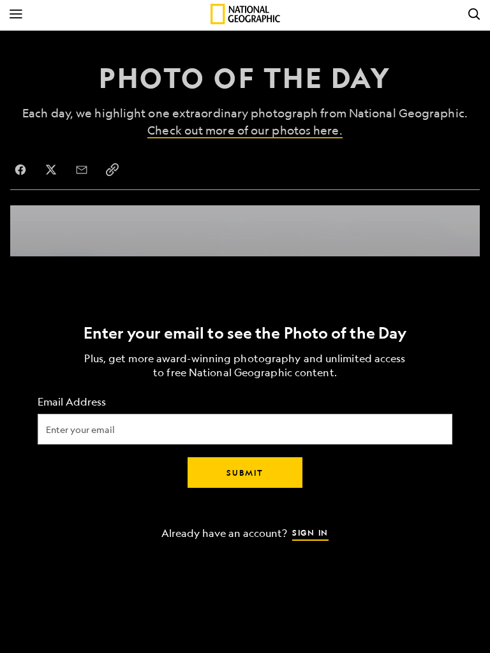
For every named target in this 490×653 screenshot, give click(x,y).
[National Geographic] (245, 14)
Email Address (72, 402)
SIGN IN (310, 532)
